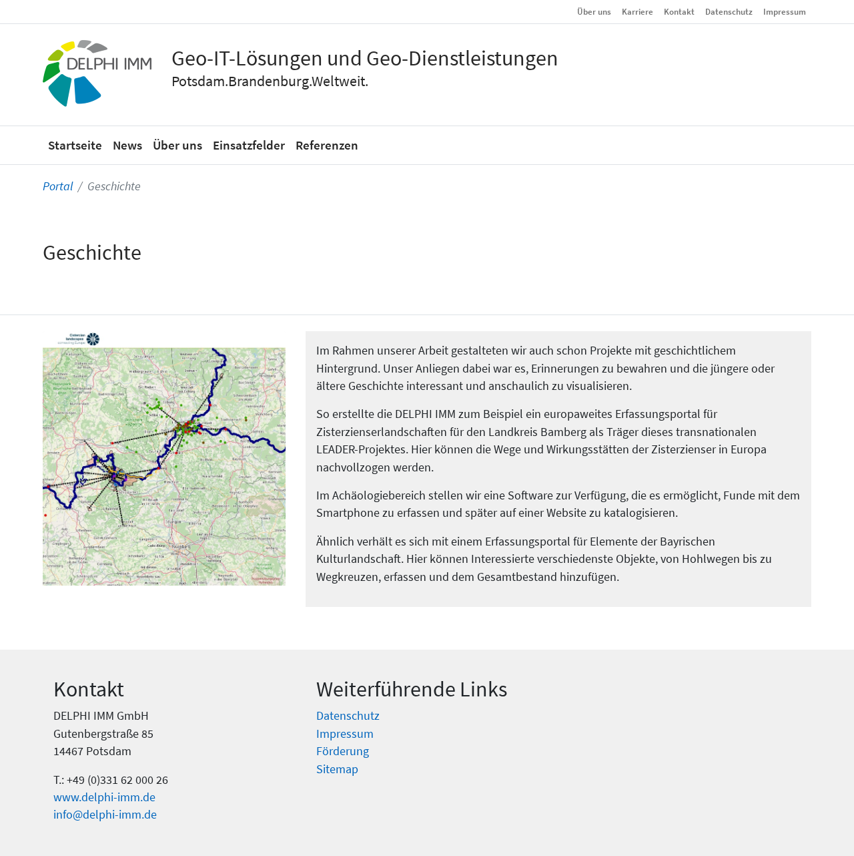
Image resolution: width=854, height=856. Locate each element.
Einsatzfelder (249, 145)
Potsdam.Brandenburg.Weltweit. (269, 80)
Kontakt (679, 11)
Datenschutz (729, 11)
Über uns (594, 11)
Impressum (784, 11)
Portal (58, 186)
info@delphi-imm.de (105, 814)
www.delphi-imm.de (104, 797)
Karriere (637, 11)
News (127, 145)
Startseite (75, 145)
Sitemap (337, 769)
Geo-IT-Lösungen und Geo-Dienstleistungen (364, 58)
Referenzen (327, 145)
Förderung (342, 751)
